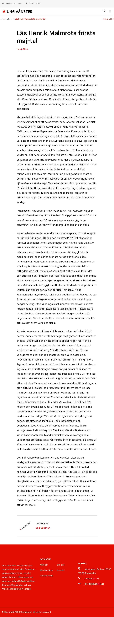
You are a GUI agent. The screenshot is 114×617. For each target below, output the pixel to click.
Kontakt (61, 570)
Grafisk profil (46, 576)
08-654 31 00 (35, 4)
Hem (2, 19)
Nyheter (9, 19)
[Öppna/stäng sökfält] (103, 11)
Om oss (61, 565)
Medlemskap (46, 570)
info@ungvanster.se (14, 4)
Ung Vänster (42, 528)
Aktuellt (44, 565)
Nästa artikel (108, 19)
